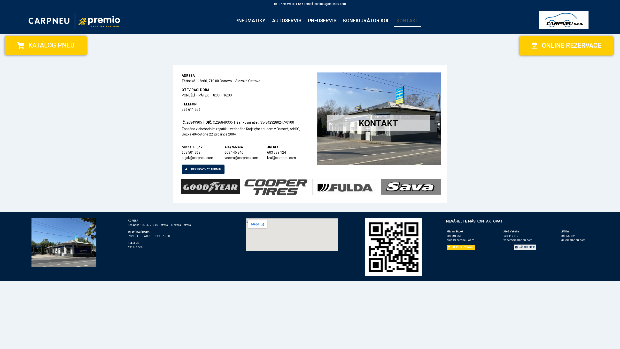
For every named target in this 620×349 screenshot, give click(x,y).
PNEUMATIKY (250, 21)
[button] (46, 45)
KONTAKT (407, 21)
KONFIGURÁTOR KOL (366, 21)
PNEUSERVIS (322, 21)
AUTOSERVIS (286, 21)
